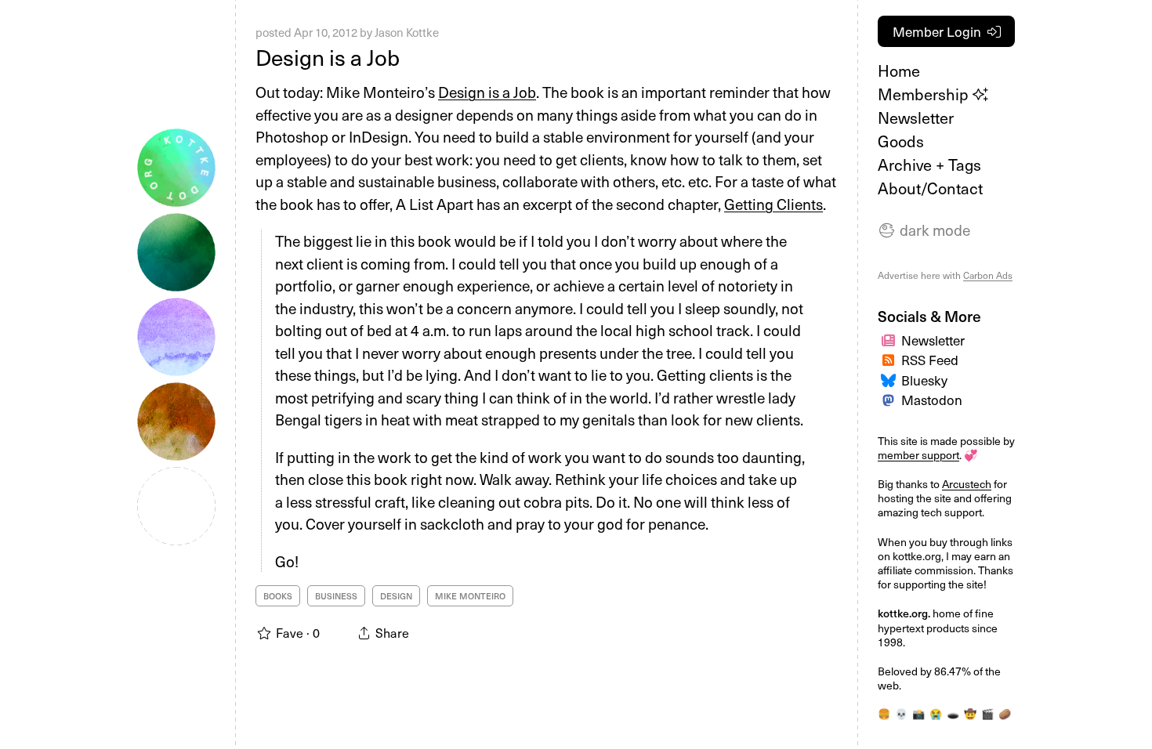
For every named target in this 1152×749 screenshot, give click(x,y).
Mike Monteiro (470, 595)
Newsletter (916, 117)
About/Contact (930, 188)
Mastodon (931, 399)
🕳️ (953, 713)
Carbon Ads (988, 275)
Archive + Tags (929, 164)
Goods (901, 141)
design (396, 595)
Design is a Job (327, 57)
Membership (925, 94)
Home (899, 70)
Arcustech (966, 484)
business (336, 595)
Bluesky (924, 380)
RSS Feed (929, 359)
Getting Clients (773, 204)
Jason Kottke (407, 32)
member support (918, 455)
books (277, 595)
